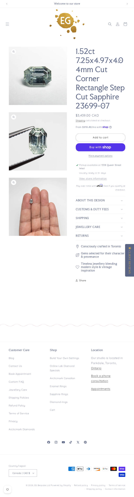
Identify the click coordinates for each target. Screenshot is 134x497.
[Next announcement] (127, 4)
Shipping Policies (19, 397)
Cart (52, 409)
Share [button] (82, 280)
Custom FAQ (16, 381)
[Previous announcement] (7, 4)
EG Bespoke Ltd (42, 485)
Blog (11, 358)
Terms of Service (19, 413)
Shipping (80, 120)
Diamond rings (59, 402)
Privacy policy (98, 485)
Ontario (96, 368)
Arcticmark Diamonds (22, 429)
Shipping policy (94, 489)
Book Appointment (20, 373)
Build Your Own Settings (64, 358)
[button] (7, 24)
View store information (93, 178)
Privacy (13, 421)
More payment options (100, 155)
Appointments (100, 388)
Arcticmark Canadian (62, 378)
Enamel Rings (58, 386)
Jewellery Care (18, 389)
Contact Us (15, 366)
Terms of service (117, 485)
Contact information (115, 489)
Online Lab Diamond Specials (62, 368)
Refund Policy (17, 405)
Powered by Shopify (61, 485)
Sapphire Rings (59, 394)
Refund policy (81, 485)
